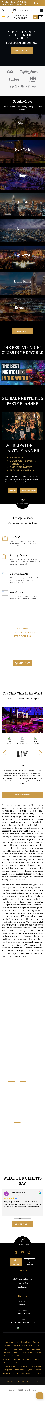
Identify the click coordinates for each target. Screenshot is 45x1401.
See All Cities (22, 331)
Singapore (8, 1370)
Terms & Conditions (29, 1381)
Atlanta (9, 1342)
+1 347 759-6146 (22, 1313)
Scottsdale (36, 1366)
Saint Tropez (9, 1366)
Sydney (30, 1370)
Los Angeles (27, 1352)
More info (39, 3)
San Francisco (23, 1366)
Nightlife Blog (22, 1283)
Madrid (38, 1352)
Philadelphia (28, 1363)
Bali (17, 1342)
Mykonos (27, 1359)
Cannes (7, 1345)
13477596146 (22, 1304)
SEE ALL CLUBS (22, 50)
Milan (38, 1356)
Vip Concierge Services (22, 1279)
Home (22, 1275)
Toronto (6, 1373)
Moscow (16, 1359)
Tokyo (38, 1370)
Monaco (6, 1359)
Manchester (9, 1356)
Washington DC (27, 1373)
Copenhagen (27, 1345)
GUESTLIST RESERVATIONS (22, 632)
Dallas (38, 1345)
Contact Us (22, 1287)
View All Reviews (22, 1224)
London (16, 1352)
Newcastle (8, 1363)
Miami (30, 1356)
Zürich (39, 1373)
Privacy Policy (13, 1381)
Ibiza (27, 1349)
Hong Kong (17, 1349)
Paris (18, 1363)
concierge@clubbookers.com (22, 1322)
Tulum (15, 1373)
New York (37, 1359)
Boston (36, 1342)
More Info (12, 491)
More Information (22, 795)
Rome (38, 1363)
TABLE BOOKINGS (22, 628)
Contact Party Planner (28, 491)
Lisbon (7, 1352)
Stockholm (19, 1370)
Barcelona (25, 1342)
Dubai (7, 1349)
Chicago (16, 1345)
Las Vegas (36, 1349)
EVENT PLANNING (22, 636)
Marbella (21, 1356)
